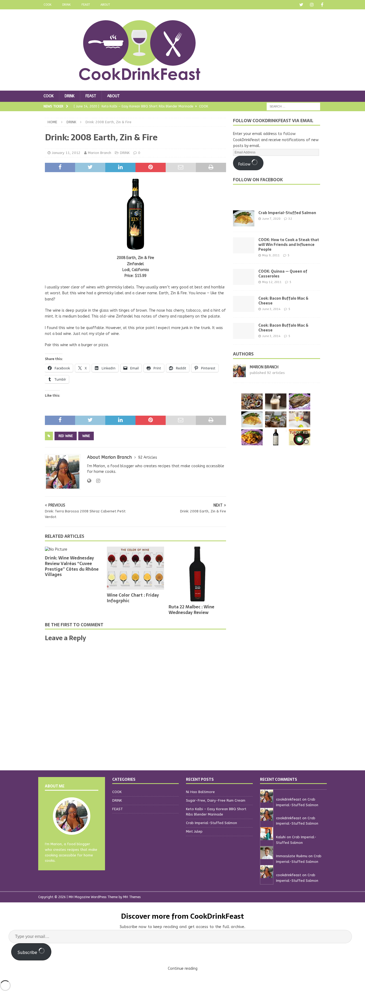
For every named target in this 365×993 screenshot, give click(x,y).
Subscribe (28, 952)
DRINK (66, 4)
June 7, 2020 (271, 219)
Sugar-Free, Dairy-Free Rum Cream (215, 800)
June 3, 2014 (271, 309)
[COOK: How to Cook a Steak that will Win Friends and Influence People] (243, 245)
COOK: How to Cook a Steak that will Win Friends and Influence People (288, 244)
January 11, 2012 (66, 153)
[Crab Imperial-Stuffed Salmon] (243, 218)
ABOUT (105, 4)
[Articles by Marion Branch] (239, 374)
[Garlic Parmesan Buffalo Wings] (252, 437)
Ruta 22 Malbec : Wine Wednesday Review (191, 609)
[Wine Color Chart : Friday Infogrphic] (135, 568)
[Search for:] (293, 106)
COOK (48, 4)
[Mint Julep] (275, 419)
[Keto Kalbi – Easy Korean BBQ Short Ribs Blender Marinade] (299, 401)
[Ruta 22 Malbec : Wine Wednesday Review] (197, 574)
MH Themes (132, 897)
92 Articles (147, 457)
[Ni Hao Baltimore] (252, 401)
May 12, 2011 (272, 282)
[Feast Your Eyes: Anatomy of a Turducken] (299, 437)
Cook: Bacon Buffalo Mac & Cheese (283, 300)
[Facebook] (322, 4)
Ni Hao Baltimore (200, 792)
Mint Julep (194, 831)
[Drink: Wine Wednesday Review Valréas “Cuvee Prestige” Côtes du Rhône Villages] (73, 549)
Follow (244, 164)
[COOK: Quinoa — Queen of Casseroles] (243, 277)
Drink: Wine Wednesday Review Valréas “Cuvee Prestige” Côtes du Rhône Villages (72, 566)
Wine (86, 436)
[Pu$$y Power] (299, 419)
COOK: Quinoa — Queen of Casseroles (282, 273)
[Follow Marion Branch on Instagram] (96, 480)
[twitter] (301, 4)
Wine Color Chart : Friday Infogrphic (133, 598)
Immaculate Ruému (291, 856)
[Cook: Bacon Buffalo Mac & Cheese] (243, 304)
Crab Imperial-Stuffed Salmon (287, 213)
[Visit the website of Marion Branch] (89, 480)
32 (290, 219)
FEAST (85, 4)
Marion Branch (99, 153)
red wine (66, 436)
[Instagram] (311, 4)
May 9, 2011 (271, 255)
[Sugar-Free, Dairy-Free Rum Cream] (275, 401)
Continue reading (182, 968)
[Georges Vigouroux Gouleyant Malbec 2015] (275, 437)
